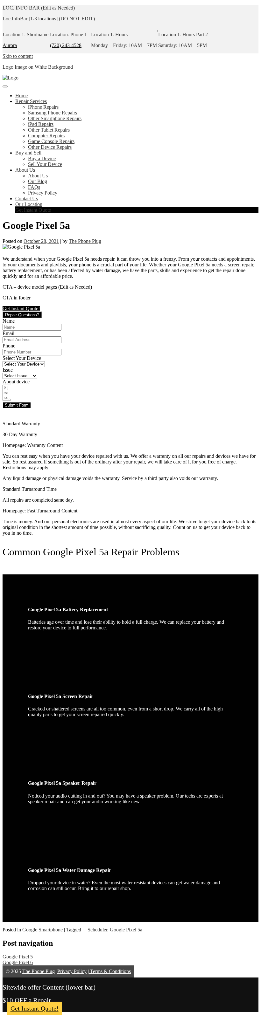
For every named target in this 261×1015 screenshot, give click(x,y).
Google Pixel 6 (18, 962)
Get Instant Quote (33, 210)
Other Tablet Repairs (49, 130)
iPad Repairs (40, 124)
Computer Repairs (46, 135)
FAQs (34, 187)
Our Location (28, 204)
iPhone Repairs (43, 107)
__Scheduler (94, 929)
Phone (9, 345)
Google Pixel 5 (18, 956)
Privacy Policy (42, 192)
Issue (8, 370)
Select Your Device (22, 358)
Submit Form (17, 405)
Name (9, 321)
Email (8, 333)
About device (16, 381)
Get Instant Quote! (35, 1008)
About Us (25, 170)
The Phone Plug (85, 241)
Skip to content (18, 56)
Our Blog (37, 181)
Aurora (10, 45)
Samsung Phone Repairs (52, 112)
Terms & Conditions (110, 971)
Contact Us (26, 198)
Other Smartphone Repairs (54, 118)
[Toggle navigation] (5, 86)
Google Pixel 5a (126, 929)
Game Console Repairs (51, 141)
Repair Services (31, 101)
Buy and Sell (28, 152)
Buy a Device (42, 158)
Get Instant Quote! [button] (21, 308)
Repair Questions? (22, 314)
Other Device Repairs (50, 147)
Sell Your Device (45, 164)
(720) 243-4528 (65, 45)
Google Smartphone (42, 929)
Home (21, 95)
